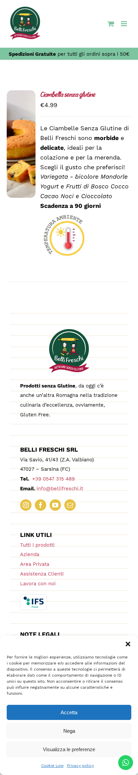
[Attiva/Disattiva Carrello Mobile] (111, 23)
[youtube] (55, 505)
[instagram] (25, 505)
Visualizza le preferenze (69, 749)
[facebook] (40, 505)
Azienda (29, 554)
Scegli (21, 137)
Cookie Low (52, 765)
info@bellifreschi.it (60, 489)
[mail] (70, 505)
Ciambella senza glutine (67, 95)
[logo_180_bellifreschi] (69, 331)
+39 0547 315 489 (52, 479)
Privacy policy (80, 765)
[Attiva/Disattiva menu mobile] (124, 23)
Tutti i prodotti (37, 545)
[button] (128, 644)
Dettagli (23, 152)
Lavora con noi (38, 584)
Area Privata (34, 564)
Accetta (69, 712)
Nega (69, 731)
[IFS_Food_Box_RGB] (33, 597)
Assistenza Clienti (42, 574)
